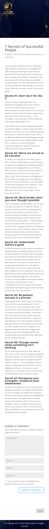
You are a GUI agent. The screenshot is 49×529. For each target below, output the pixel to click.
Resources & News (33, 54)
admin (9, 54)
